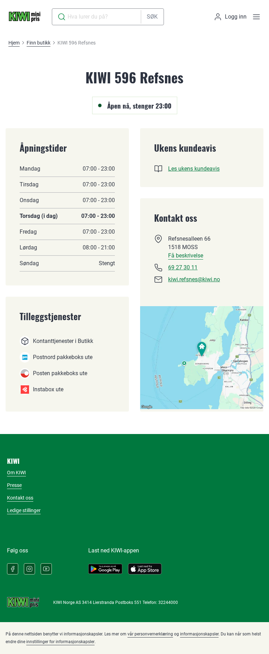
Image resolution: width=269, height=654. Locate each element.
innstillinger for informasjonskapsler (60, 641)
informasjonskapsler (199, 634)
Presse (14, 485)
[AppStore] (145, 568)
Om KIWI (16, 472)
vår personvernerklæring (150, 634)
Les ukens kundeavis (194, 168)
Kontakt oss (20, 498)
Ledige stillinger (24, 510)
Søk (152, 16)
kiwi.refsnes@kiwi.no (194, 279)
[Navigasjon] (256, 17)
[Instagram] (29, 568)
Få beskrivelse (185, 255)
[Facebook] (12, 568)
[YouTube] (46, 568)
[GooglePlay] (105, 568)
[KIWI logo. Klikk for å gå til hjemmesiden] (24, 16)
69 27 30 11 (183, 267)
